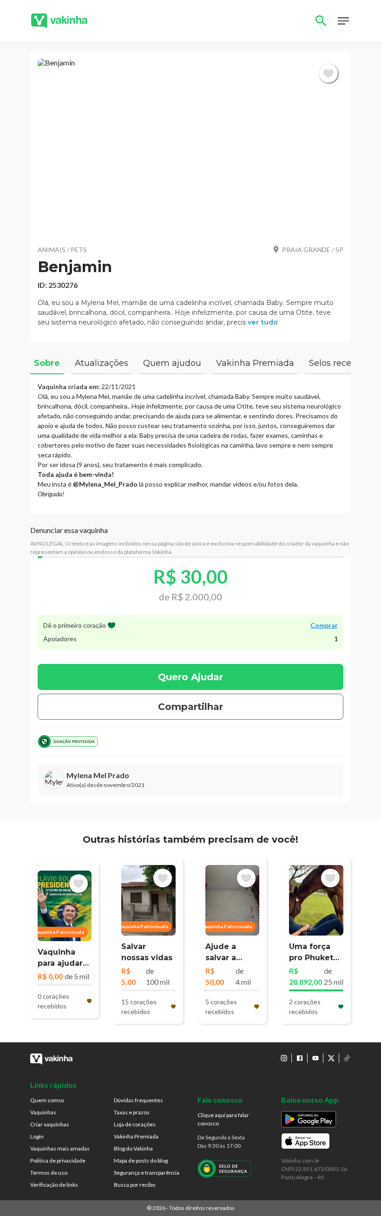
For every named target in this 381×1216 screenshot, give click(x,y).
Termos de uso (48, 1172)
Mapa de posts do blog (141, 1160)
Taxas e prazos (132, 1112)
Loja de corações (135, 1124)
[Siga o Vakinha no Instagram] (284, 1058)
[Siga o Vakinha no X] (331, 1058)
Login (37, 1136)
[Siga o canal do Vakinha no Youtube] (315, 1058)
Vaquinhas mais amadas (60, 1148)
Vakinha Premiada (136, 1136)
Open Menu (343, 20)
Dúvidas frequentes (138, 1100)
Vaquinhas (43, 1112)
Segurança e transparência (146, 1172)
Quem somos (47, 1100)
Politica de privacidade (57, 1160)
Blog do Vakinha (133, 1148)
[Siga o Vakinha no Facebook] (299, 1058)
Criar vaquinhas (49, 1124)
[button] (190, 148)
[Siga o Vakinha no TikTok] (347, 1058)
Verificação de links (54, 1184)
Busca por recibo (134, 1184)
